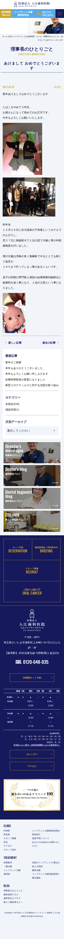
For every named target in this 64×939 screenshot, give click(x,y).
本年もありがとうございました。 (25, 368)
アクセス (8, 845)
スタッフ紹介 (10, 849)
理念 (6, 841)
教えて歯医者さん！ (13, 901)
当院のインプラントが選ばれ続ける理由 (46, 864)
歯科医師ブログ (11, 894)
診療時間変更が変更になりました (25, 379)
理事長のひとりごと (13, 890)
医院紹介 (36, 834)
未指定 (57, 87)
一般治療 (8, 866)
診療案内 (8, 862)
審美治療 (36, 870)
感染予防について (40, 838)
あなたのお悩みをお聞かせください (46, 843)
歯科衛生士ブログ (12, 897)
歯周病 (7, 873)
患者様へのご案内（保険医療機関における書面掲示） (37, 744)
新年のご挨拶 (13, 362)
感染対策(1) (12, 409)
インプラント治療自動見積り (46, 873)
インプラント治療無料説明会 (46, 830)
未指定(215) (12, 404)
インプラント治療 (12, 870)
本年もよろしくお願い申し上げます (26, 373)
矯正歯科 (36, 877)
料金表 (7, 834)
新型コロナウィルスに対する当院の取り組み (32, 385)
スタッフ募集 (10, 838)
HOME (7, 830)
